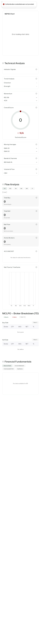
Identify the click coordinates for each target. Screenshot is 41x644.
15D (10, 188)
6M (27, 188)
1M (15, 188)
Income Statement (19, 365)
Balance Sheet (7, 365)
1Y (32, 188)
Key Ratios (20, 369)
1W (5, 188)
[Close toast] (2, 2)
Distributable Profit (9, 369)
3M (21, 188)
